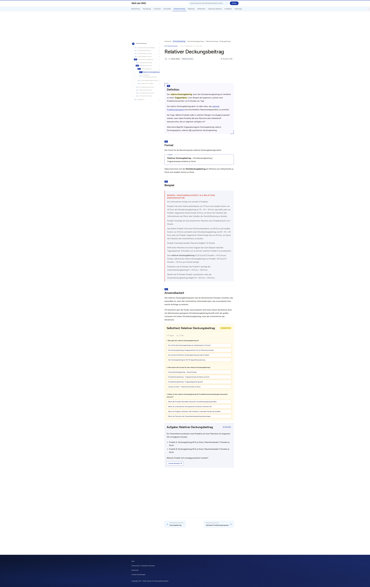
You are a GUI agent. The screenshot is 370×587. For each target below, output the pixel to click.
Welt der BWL (138, 3)
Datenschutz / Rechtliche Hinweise (143, 566)
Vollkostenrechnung (146, 62)
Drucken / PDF (228, 59)
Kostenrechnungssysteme (145, 59)
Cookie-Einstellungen (138, 574)
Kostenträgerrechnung (144, 56)
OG (166, 59)
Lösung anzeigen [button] (174, 463)
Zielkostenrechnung (146, 96)
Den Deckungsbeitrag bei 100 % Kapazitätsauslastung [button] (186, 360)
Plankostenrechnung (146, 90)
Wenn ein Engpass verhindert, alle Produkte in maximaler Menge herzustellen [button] (194, 411)
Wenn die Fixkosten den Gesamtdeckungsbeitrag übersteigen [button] (189, 416)
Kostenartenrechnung (144, 50)
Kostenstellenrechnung (145, 53)
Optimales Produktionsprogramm (150, 76)
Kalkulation (141, 99)
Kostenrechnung (141, 43)
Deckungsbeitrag (146, 69)
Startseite (167, 41)
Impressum (135, 570)
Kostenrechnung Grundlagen (146, 47)
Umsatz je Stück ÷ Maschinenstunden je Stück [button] (184, 387)
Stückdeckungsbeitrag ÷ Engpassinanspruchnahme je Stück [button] (188, 377)
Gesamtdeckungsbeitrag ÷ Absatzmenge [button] (182, 372)
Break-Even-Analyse (147, 83)
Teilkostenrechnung (145, 65)
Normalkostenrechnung (147, 87)
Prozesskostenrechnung (147, 93)
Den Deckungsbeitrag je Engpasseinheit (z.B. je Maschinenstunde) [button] (191, 350)
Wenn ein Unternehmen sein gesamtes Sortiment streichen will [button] (189, 406)
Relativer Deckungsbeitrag (151, 72)
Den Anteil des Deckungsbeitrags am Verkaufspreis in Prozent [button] (189, 345)
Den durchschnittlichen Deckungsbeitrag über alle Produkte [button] (188, 355)
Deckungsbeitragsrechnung (149, 80)
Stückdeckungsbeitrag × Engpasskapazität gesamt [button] (185, 382)
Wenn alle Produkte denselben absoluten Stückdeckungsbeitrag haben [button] (192, 402)
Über (133, 561)
